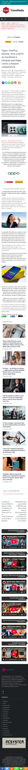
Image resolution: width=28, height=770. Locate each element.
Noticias (4, 75)
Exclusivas (5, 74)
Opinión (17, 75)
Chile (8, 72)
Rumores (5, 728)
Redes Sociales (7, 722)
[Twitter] (6, 81)
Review (5, 724)
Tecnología (10, 77)
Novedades (10, 75)
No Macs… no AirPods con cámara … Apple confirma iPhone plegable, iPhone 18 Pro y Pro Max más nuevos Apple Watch (14, 371)
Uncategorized (7, 735)
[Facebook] (3, 81)
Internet (18, 74)
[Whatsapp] (9, 81)
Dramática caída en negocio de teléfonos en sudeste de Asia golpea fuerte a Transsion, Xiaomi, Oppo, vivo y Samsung (14, 476)
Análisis (4, 72)
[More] (19, 81)
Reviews (5, 726)
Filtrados (12, 74)
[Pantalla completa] (24, 547)
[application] (14, 542)
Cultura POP (14, 72)
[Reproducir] (3, 547)
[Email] (12, 81)
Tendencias (18, 77)
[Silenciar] (22, 547)
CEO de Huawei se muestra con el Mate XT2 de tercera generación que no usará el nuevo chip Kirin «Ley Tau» (13, 398)
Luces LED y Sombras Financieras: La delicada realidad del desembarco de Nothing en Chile (14, 450)
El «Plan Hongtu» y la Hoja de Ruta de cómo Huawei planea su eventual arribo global (14, 424)
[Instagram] (15, 81)
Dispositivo (22, 72)
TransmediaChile (18, 70)
